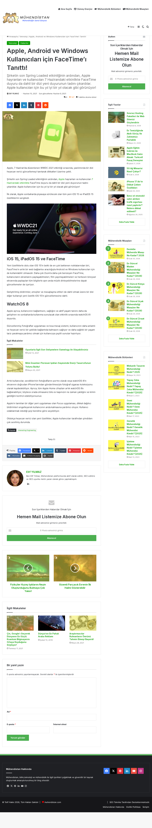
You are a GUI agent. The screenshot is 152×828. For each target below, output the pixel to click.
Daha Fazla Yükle (126, 222)
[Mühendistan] (26, 18)
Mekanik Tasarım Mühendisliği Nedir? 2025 (136, 369)
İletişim (146, 807)
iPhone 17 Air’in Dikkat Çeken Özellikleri (135, 184)
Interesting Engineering (27, 430)
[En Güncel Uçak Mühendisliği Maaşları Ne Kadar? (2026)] (116, 305)
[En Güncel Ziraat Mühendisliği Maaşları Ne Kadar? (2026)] (116, 322)
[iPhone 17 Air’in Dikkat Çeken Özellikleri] (116, 185)
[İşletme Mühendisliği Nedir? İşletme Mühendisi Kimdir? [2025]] (116, 445)
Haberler (24, 43)
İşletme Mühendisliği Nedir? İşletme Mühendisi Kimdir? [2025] (134, 447)
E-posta (11, 724)
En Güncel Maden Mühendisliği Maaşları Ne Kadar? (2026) (134, 269)
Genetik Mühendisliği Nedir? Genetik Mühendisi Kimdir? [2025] (134, 427)
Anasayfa (13, 36)
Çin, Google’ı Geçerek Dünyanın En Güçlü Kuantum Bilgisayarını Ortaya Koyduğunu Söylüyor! (18, 639)
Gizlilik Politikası (133, 807)
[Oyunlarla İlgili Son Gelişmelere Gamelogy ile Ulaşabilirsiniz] (15, 353)
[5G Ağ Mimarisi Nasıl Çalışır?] (116, 172)
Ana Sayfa (66, 9)
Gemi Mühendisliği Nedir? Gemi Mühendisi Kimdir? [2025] (134, 406)
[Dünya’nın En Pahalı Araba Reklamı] (51, 623)
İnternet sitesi (59, 724)
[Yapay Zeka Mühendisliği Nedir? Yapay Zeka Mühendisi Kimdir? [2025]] (116, 384)
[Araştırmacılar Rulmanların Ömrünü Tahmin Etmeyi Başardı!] (82, 623)
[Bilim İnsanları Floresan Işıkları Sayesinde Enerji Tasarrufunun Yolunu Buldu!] (15, 366)
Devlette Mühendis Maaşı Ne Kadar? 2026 (135, 252)
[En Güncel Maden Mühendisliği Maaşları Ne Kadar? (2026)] (116, 267)
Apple (61, 179)
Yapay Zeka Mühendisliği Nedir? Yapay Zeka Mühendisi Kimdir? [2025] (135, 386)
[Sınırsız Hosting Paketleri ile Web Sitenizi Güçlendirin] (116, 117)
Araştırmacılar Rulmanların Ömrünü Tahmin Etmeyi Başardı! (81, 636)
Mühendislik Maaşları (137, 9)
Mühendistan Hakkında (113, 807)
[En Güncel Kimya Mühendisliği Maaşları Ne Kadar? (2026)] (116, 288)
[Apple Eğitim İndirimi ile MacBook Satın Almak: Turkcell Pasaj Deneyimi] (116, 152)
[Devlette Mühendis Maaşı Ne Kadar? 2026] (116, 253)
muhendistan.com (53, 802)
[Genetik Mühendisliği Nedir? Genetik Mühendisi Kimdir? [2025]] (116, 425)
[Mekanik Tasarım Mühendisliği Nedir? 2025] (116, 370)
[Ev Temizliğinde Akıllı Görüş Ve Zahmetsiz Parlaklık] (116, 134)
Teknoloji (23, 36)
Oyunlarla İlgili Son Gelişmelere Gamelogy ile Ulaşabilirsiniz (56, 349)
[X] (11, 786)
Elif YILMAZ (14, 93)
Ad (9, 711)
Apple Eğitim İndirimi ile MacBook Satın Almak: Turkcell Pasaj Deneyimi (135, 154)
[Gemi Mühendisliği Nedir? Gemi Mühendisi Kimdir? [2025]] (116, 404)
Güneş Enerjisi (84, 9)
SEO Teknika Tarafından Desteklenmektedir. (130, 802)
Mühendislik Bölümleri (109, 9)
